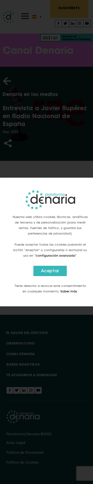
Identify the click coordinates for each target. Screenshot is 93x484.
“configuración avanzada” (55, 255)
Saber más (68, 291)
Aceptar (50, 271)
